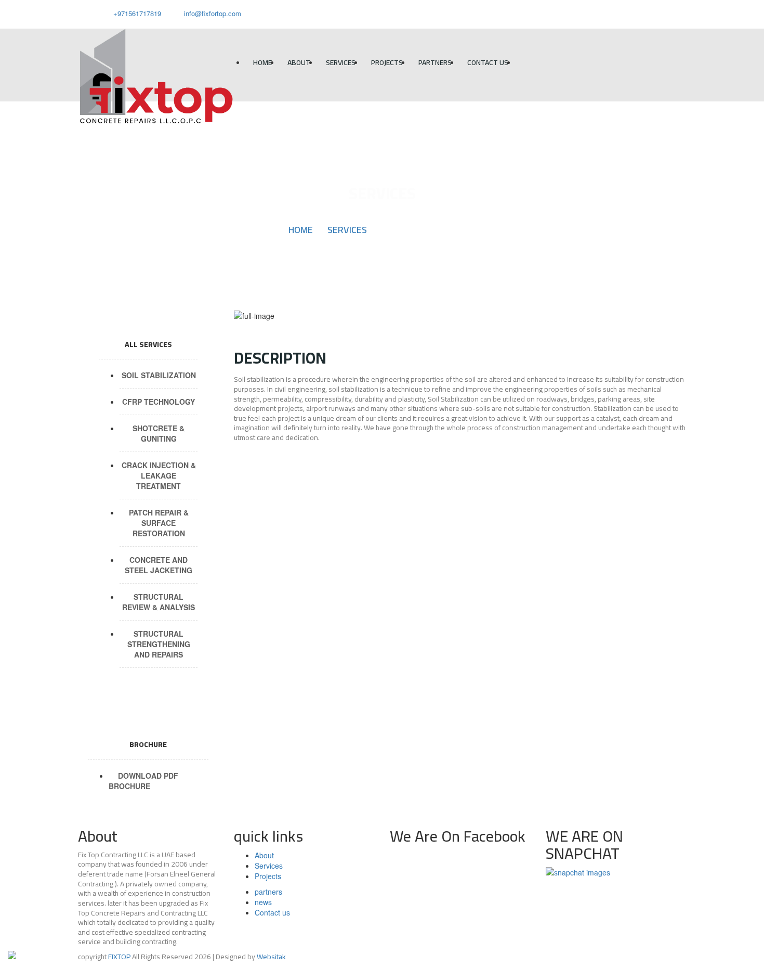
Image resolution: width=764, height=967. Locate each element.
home (262, 62)
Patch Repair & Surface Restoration (159, 522)
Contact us (487, 62)
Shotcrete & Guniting (159, 433)
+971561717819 (136, 13)
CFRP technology (158, 401)
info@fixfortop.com (212, 13)
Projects (387, 62)
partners (435, 62)
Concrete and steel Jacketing (158, 565)
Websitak (271, 956)
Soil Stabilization (159, 375)
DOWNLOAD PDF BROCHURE (143, 780)
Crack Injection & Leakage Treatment (159, 475)
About (298, 62)
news (263, 902)
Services (340, 62)
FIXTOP (119, 956)
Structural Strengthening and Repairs (158, 644)
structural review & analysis (158, 601)
